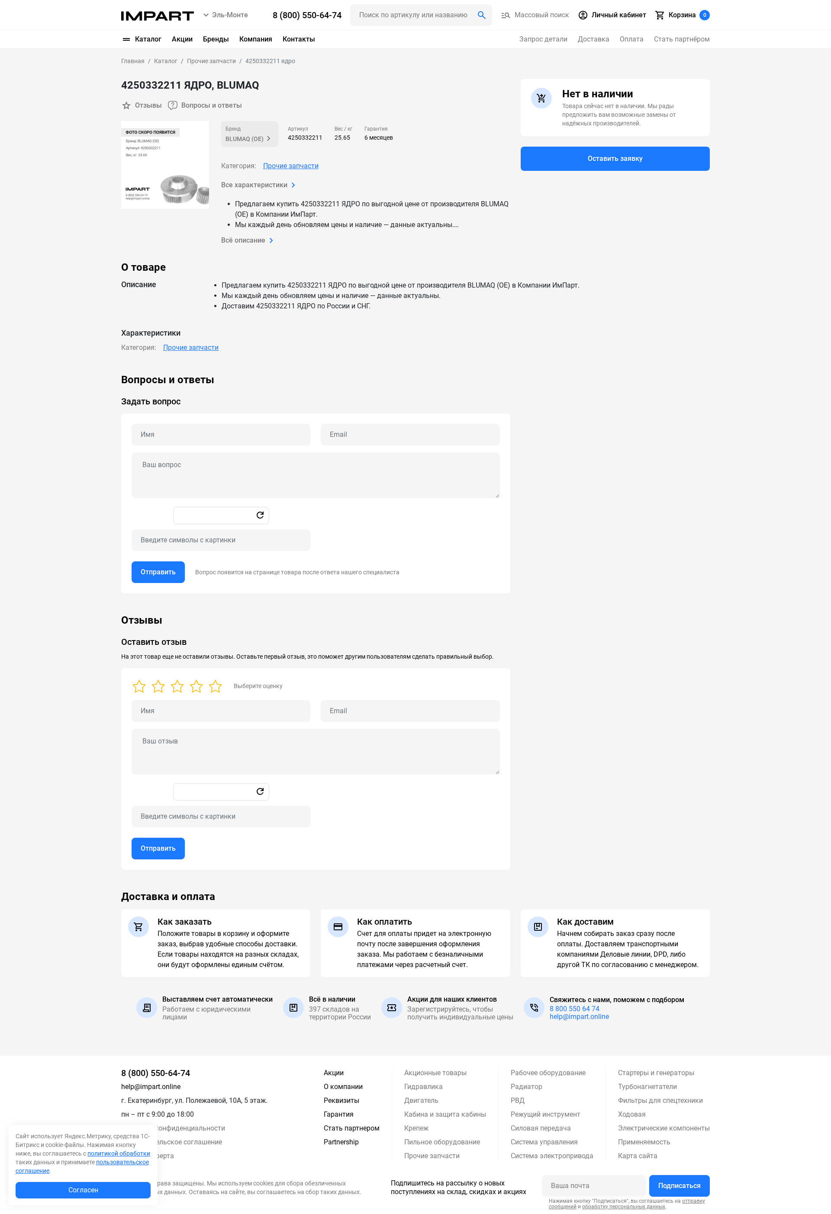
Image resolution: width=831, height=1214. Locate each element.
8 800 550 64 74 (574, 1009)
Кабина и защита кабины (445, 1114)
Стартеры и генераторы (656, 1073)
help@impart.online (579, 1016)
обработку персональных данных (623, 1207)
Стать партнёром (682, 39)
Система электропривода (552, 1156)
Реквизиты (341, 1100)
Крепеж (416, 1128)
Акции (182, 39)
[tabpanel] (415, 483)
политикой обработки (118, 1153)
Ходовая (632, 1114)
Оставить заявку (615, 158)
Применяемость (644, 1142)
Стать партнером (352, 1128)
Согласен (83, 1190)
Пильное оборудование (442, 1142)
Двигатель (421, 1100)
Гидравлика (423, 1087)
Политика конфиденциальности (173, 1128)
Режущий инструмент (545, 1114)
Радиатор (526, 1087)
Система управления (544, 1142)
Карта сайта (637, 1156)
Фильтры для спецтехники (660, 1100)
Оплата (632, 39)
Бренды (216, 39)
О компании (343, 1087)
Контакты (299, 39)
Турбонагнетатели (647, 1087)
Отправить (158, 572)
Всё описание (243, 240)
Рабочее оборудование (548, 1073)
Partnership (341, 1142)
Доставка (593, 39)
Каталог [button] (148, 39)
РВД (518, 1100)
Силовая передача (541, 1128)
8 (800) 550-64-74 (155, 1073)
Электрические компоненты (664, 1128)
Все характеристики (254, 185)
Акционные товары (435, 1073)
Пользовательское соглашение (171, 1142)
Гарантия (339, 1114)
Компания (255, 39)
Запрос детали (543, 39)
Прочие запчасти (291, 166)
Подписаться (679, 1186)
